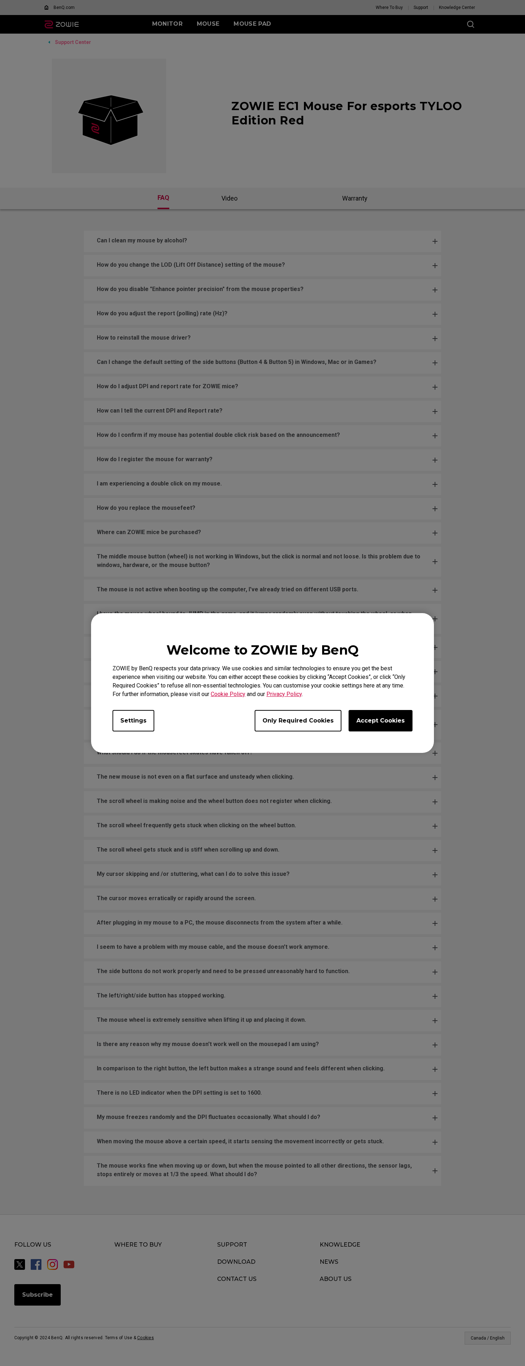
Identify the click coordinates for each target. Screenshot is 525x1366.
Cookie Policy (228, 694)
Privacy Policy (284, 694)
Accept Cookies (380, 720)
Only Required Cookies (298, 720)
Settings (133, 720)
